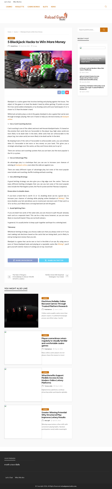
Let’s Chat (7, 2)
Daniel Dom (14, 46)
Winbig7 (61, 198)
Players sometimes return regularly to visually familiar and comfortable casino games (54, 342)
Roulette (19, 7)
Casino (9, 7)
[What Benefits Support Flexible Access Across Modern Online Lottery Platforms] (23, 385)
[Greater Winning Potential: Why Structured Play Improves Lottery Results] (23, 422)
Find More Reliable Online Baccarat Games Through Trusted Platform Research (55, 303)
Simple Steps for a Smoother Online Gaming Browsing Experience (91, 60)
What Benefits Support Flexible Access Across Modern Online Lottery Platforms (52, 379)
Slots (45, 7)
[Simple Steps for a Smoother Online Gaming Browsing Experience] (92, 55)
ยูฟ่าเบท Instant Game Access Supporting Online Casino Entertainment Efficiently (89, 77)
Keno (53, 7)
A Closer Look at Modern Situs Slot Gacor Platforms (92, 69)
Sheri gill (47, 420)
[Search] (106, 6)
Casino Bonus (33, 7)
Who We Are (17, 2)
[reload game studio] (56, 16)
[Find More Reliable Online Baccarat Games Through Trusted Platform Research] (21, 311)
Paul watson (48, 309)
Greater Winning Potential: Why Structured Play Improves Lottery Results (54, 415)
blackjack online (21, 165)
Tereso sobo (48, 386)
